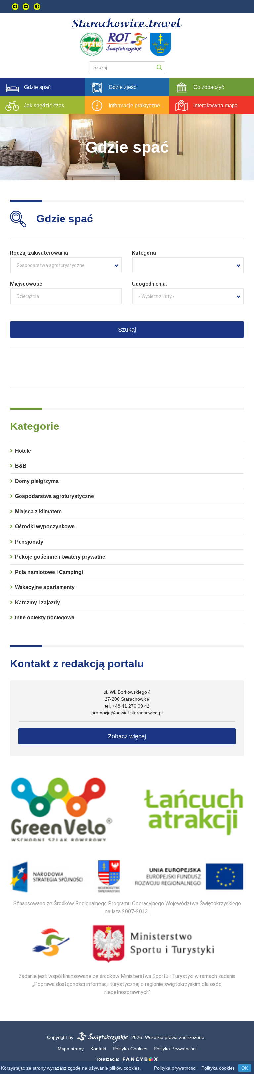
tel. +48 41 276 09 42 (127, 706)
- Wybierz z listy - (156, 296)
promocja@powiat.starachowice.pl (127, 712)
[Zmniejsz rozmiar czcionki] (26, 6)
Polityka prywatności (175, 1068)
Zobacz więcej (127, 736)
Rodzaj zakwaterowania (39, 253)
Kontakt (98, 1048)
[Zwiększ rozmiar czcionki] (15, 6)
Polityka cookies (218, 1068)
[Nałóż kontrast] (37, 6)
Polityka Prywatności (175, 1048)
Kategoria (144, 253)
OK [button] (244, 1068)
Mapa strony (71, 1048)
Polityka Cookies (130, 1048)
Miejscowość (26, 284)
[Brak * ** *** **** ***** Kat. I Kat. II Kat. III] (188, 265)
